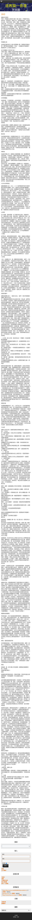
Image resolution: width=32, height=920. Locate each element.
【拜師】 (4, 891)
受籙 (3, 878)
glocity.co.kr (6, 893)
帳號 (3, 854)
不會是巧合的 (5, 880)
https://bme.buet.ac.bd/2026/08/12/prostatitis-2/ (14, 890)
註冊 (3, 868)
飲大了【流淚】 (5, 883)
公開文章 (4, 901)
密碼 (3, 858)
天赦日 (3, 877)
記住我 (3, 863)
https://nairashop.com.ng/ (9, 895)
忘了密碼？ (4, 870)
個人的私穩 (4, 882)
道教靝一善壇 (16, 6)
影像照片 (4, 903)
